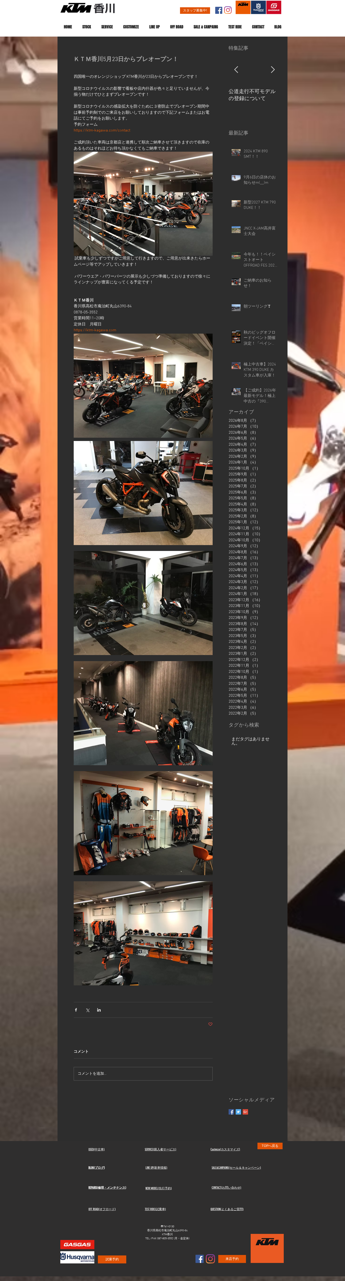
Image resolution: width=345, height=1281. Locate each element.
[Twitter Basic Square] (238, 1112)
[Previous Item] (236, 70)
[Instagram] (228, 10)
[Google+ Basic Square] (245, 1112)
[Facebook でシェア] (76, 1010)
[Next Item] (273, 70)
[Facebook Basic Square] (231, 1112)
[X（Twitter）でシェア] (87, 1010)
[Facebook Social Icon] (218, 10)
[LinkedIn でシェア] (99, 1010)
